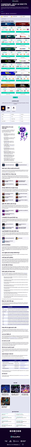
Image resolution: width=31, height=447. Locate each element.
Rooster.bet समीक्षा (22, 45)
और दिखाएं (15, 97)
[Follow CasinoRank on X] (14, 431)
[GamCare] (16, 441)
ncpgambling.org (22, 363)
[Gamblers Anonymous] (10, 441)
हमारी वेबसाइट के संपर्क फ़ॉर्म (23, 375)
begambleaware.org (23, 365)
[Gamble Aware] (13, 444)
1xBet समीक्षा (8, 33)
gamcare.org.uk (22, 366)
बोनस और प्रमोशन (7, 142)
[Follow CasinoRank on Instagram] (12, 431)
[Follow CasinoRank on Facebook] (10, 431)
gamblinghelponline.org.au (23, 368)
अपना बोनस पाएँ (8, 31)
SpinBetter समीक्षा (8, 57)
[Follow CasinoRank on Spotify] (18, 431)
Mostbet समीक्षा (22, 57)
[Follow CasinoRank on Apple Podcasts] (20, 431)
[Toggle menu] (1, 1)
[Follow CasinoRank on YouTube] (16, 431)
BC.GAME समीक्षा (23, 69)
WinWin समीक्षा (8, 69)
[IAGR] (6, 441)
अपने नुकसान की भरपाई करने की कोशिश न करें (13, 337)
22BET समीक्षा (8, 45)
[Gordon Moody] (23, 441)
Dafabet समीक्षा (22, 33)
